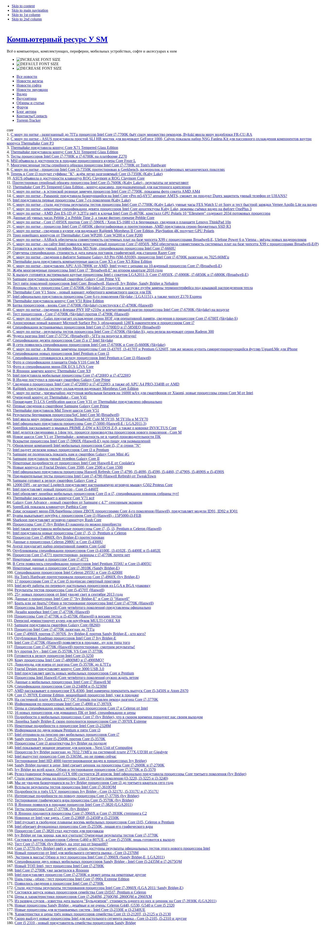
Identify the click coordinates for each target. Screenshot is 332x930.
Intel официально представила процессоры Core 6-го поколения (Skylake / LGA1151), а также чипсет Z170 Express (107, 296)
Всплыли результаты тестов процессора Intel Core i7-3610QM (65, 787)
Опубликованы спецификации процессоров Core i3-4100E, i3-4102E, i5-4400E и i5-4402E (87, 550)
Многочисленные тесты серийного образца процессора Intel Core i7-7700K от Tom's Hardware (88, 165)
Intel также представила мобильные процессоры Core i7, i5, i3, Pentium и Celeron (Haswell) (87, 529)
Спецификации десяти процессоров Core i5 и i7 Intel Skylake (63, 340)
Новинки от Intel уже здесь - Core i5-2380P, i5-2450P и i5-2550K (67, 818)
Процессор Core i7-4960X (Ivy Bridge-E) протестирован (58, 537)
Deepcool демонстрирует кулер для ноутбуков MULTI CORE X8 (67, 621)
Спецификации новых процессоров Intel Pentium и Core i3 (61, 353)
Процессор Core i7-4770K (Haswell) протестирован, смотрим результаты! (74, 647)
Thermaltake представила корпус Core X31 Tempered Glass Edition (64, 152)
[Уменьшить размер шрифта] (39, 68)
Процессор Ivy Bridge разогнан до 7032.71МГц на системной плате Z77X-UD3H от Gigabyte (91, 752)
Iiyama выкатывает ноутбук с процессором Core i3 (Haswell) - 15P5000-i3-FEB (77, 515)
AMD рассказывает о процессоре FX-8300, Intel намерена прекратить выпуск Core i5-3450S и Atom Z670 (101, 691)
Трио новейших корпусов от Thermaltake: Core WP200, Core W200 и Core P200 (78, 235)
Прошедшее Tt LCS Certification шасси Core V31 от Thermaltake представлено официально (87, 402)
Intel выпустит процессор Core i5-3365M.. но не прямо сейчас (65, 756)
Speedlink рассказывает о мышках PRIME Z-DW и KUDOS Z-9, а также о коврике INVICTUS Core (94, 428)
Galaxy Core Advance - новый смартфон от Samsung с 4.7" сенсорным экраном (77, 502)
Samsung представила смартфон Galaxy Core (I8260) (57, 625)
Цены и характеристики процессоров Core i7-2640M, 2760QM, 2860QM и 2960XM (83, 896)
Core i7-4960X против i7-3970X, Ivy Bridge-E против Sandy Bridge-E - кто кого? (80, 634)
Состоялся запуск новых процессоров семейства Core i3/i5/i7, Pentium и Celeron (80, 892)
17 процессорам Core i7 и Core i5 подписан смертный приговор (67, 581)
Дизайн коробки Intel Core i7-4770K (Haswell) (52, 612)
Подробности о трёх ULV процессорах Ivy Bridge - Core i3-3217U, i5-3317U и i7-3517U (87, 791)
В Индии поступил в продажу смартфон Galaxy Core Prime (61, 380)
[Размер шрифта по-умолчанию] (38, 64)
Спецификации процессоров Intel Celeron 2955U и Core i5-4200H (68, 572)
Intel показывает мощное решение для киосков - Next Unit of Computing (73, 748)
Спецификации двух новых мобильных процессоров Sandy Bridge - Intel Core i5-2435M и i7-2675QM (98, 861)
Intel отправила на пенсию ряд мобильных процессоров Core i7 (67, 734)
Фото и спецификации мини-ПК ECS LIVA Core (53, 367)
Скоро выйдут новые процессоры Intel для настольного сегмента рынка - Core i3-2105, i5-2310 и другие (101, 918)
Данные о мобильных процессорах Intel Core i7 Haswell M (63, 682)
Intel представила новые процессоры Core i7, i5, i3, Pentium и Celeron (69, 533)
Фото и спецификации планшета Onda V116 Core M (56, 362)
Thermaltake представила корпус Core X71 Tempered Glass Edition (64, 148)
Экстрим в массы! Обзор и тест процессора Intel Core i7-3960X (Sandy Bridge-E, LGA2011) (90, 857)
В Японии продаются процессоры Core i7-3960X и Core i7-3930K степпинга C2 (81, 813)
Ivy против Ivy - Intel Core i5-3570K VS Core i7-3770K (58, 651)
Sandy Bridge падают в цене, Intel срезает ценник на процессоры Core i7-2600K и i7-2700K (90, 765)
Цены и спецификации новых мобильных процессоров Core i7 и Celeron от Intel (81, 708)
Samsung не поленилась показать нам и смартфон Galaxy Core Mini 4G (71, 454)
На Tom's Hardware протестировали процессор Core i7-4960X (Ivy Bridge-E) (77, 577)
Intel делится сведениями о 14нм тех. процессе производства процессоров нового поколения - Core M (97, 432)
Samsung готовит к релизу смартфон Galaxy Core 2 (54, 480)
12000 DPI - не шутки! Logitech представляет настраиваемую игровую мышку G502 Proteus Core (93, 485)
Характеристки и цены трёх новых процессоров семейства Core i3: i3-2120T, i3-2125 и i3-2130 (93, 914)
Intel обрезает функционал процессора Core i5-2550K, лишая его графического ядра (84, 826)
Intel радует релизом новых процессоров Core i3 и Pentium (61, 450)
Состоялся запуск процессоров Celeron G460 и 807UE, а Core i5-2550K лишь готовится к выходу (95, 840)
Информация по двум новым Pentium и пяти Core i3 (57, 730)
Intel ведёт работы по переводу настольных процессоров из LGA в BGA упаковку (82, 586)
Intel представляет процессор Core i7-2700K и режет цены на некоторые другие (80, 875)
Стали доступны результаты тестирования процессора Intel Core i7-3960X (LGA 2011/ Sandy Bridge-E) (99, 888)
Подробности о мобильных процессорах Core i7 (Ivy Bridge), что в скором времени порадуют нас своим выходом (109, 717)
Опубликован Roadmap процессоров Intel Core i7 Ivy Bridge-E (65, 638)
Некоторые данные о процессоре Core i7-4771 (50, 559)
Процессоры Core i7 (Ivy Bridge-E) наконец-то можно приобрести (67, 524)
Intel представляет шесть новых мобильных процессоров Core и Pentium (74, 673)
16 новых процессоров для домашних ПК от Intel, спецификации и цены (75, 713)
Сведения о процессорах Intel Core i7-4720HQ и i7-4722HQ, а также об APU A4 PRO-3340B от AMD (96, 384)
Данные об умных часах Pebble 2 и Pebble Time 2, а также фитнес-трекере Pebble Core (83, 218)
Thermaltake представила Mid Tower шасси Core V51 (56, 410)
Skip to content (23, 6)
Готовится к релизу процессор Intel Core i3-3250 (54, 656)
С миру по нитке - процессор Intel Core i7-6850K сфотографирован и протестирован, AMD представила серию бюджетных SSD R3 (122, 226)
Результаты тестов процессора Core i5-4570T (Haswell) (59, 590)
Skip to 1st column (26, 15)
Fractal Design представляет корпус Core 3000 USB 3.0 (59, 669)
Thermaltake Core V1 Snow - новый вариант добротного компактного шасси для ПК (82, 292)
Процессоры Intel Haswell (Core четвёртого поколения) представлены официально (83, 607)
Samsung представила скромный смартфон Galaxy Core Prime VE (66, 279)
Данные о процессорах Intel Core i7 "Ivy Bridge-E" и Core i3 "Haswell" (72, 599)
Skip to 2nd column (27, 19)
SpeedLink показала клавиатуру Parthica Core (50, 507)
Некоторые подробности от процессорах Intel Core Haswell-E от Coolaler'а (74, 463)
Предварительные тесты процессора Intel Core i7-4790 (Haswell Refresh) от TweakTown (84, 476)
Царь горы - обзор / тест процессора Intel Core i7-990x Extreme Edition (72, 879)
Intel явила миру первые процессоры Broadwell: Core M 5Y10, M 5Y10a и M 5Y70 (80, 419)
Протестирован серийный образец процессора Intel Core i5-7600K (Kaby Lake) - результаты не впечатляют (100, 183)
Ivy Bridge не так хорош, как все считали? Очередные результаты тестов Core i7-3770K (86, 835)
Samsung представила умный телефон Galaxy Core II (56, 458)
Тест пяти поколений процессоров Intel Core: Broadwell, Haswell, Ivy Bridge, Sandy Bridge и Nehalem (95, 283)
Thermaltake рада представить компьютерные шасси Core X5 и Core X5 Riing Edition (82, 261)
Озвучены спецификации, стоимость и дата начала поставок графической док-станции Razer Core (94, 253)
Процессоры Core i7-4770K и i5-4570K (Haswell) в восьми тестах (68, 616)
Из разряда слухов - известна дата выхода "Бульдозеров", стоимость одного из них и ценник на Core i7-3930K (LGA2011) (115, 901)
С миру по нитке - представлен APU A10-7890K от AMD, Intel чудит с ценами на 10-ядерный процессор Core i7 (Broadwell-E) (117, 266)
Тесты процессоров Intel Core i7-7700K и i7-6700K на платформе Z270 (69, 156)
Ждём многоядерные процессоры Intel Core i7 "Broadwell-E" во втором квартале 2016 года (88, 270)
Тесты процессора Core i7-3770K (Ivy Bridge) (52, 809)
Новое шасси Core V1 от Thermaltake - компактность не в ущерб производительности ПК (87, 437)
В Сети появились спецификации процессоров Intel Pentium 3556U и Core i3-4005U (82, 564)
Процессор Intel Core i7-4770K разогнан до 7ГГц (54, 629)
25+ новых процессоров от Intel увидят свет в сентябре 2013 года (69, 594)
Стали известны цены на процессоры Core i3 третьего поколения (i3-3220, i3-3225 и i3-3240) (91, 778)
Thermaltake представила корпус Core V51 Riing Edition (58, 301)
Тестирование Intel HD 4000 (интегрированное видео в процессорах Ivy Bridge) (81, 761)
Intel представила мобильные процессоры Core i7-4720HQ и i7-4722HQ (72, 375)
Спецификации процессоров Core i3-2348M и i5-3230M (61, 686)
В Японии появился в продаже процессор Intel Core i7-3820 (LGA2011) (73, 804)
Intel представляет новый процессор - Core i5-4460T (55, 489)
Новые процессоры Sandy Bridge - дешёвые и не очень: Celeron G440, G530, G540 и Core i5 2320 (95, 905)
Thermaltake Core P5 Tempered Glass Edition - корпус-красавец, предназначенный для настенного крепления (102, 187)
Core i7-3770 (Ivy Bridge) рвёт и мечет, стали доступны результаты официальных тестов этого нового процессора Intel (112, 848)
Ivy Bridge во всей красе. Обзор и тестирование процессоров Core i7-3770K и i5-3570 (85, 769)
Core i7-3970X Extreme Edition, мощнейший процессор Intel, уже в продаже (77, 695)
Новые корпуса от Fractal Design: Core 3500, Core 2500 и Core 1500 (68, 467)
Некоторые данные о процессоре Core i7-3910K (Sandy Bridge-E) (66, 568)
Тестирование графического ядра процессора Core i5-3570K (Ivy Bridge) (74, 800)
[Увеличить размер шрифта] (39, 59)
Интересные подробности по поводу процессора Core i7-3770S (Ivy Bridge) (77, 796)
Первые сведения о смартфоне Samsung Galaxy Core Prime (61, 406)
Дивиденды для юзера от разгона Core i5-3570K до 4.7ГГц (63, 664)
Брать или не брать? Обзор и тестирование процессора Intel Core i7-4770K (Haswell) (84, 603)
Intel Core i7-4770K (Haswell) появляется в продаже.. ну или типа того (72, 642)
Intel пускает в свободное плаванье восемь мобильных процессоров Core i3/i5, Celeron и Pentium (94, 822)
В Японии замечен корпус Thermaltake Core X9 (52, 371)
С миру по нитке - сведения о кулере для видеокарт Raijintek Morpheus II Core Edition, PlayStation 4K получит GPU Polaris (113, 231)
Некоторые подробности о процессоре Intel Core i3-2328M (63, 726)
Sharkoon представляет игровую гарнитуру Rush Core (57, 520)
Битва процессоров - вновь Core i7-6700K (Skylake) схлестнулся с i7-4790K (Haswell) (83, 305)
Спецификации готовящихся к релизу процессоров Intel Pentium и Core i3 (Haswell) (82, 358)
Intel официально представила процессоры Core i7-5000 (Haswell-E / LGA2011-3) (79, 423)
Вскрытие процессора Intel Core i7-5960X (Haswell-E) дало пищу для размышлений (81, 441)
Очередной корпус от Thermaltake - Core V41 (50, 397)
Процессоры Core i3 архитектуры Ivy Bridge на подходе (61, 743)
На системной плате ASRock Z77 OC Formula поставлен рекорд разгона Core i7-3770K (86, 699)
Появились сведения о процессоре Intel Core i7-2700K (59, 883)
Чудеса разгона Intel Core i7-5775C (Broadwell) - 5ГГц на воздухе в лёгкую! (74, 336)
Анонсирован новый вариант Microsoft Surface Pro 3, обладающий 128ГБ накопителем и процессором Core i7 (103, 323)
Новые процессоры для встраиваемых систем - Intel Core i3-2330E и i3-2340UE (80, 910)
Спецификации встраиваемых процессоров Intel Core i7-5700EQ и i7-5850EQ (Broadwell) (86, 327)
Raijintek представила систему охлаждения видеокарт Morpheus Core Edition (76, 388)
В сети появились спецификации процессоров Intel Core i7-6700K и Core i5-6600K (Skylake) (89, 345)
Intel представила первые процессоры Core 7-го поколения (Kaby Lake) (72, 200)
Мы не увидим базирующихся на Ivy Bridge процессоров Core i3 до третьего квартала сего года (94, 783)
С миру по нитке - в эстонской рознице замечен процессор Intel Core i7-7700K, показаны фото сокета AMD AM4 (106, 191)
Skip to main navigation (30, 10)
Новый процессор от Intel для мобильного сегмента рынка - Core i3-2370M (77, 853)
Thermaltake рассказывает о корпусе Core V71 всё (53, 498)
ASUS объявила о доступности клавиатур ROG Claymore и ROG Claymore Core (78, 178)
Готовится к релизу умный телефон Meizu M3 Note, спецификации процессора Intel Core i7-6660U (94, 248)
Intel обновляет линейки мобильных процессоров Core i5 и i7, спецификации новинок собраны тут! (96, 494)
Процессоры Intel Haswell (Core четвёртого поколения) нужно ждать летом (77, 677)
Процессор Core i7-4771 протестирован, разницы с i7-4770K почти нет (71, 555)
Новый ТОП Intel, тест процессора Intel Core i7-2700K (59, 866)
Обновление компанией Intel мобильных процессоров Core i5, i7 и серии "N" (77, 445)
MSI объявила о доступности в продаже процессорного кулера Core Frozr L (73, 161)
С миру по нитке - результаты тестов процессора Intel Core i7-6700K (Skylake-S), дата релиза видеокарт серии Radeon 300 (113, 331)
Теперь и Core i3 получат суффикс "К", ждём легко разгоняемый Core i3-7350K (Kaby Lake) (87, 174)
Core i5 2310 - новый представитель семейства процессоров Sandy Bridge (75, 923)
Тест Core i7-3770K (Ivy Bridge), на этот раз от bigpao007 (61, 844)
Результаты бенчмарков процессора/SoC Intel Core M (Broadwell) (66, 415)
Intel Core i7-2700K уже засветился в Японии (52, 870)
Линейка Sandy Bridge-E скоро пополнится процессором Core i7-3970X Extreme (81, 721)
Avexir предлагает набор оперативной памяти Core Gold (58, 546)
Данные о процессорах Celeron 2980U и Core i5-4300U (58, 542)
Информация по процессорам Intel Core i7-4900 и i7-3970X (63, 704)
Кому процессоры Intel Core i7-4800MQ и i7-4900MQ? (59, 660)
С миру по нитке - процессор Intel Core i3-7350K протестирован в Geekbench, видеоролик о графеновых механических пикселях (118, 169)
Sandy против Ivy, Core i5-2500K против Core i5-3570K (60, 739)
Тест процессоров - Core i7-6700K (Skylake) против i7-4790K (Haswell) (71, 314)
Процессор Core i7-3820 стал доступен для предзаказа (59, 831)
